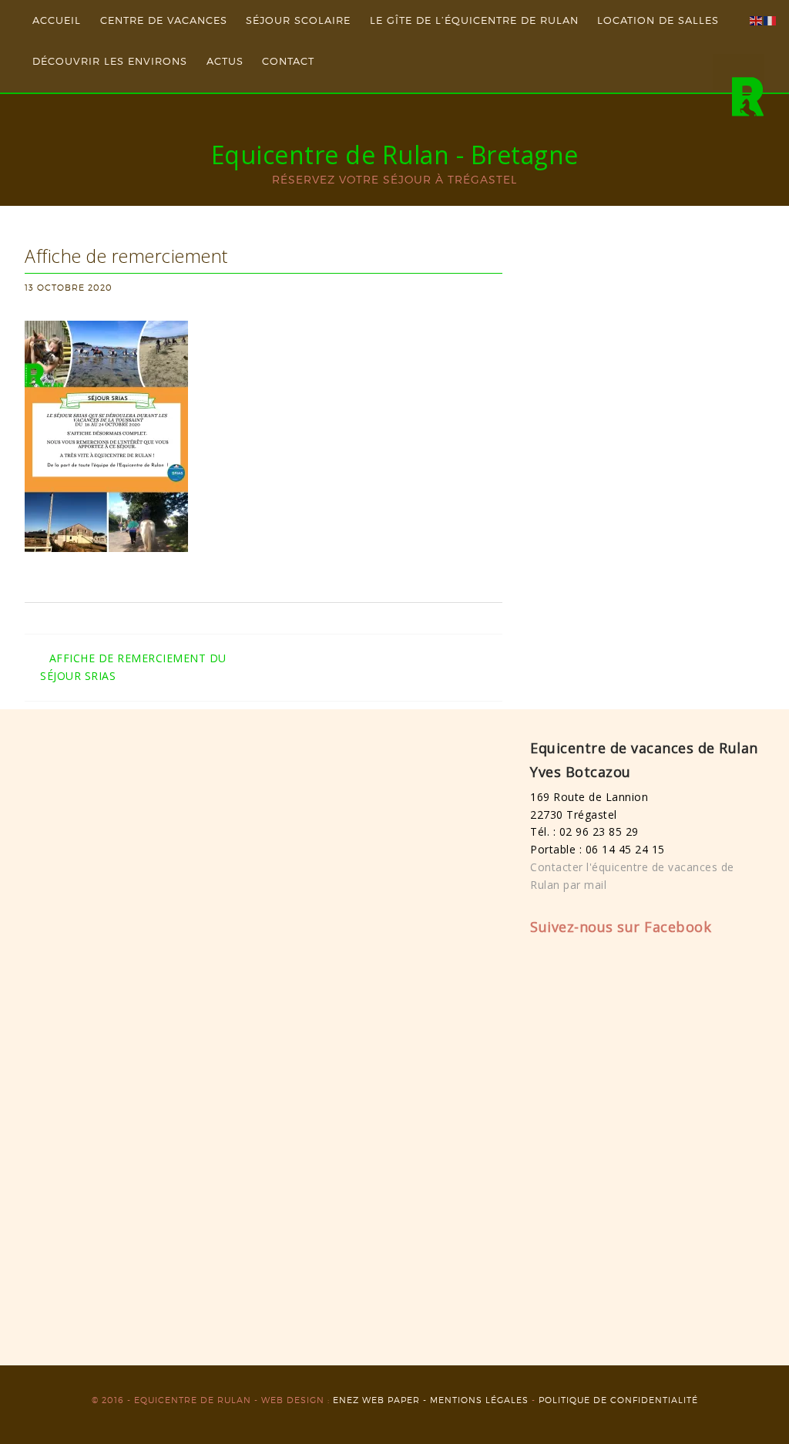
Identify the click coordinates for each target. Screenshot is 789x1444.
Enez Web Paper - (381, 1400)
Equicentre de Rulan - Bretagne (395, 154)
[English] (757, 19)
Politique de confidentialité (618, 1400)
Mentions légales (479, 1400)
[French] (770, 19)
